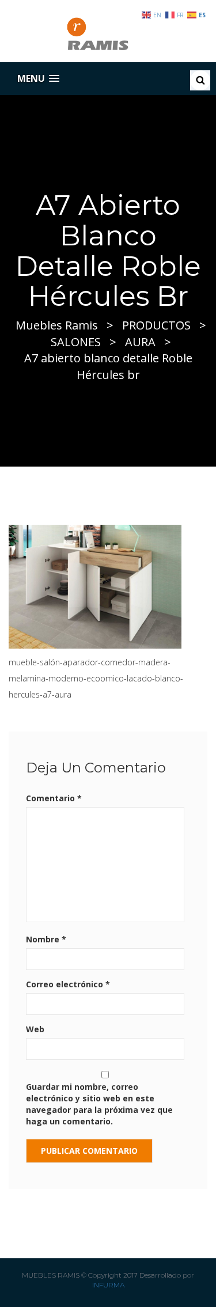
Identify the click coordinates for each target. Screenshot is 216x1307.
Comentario (54, 798)
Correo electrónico (68, 984)
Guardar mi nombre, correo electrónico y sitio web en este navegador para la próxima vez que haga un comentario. (99, 1104)
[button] (38, 78)
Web (35, 1029)
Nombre (46, 939)
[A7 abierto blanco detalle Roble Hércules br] (95, 585)
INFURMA (108, 1285)
